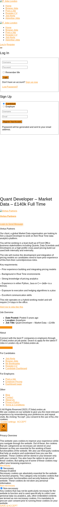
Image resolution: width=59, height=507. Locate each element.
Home (8, 6)
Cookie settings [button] (8, 422)
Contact (9, 397)
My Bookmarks (12, 363)
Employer (10, 106)
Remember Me (12, 72)
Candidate (11, 104)
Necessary (8, 468)
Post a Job (10, 11)
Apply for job (6, 327)
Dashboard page (13, 384)
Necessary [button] (5, 465)
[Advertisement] (29, 164)
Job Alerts (10, 16)
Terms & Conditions (15, 405)
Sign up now (32, 82)
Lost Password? (10, 87)
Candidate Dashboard (16, 368)
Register (11, 44)
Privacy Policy (12, 402)
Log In (3, 44)
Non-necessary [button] (7, 485)
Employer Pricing (13, 381)
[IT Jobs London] (8, 1)
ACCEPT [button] (21, 422)
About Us (10, 400)
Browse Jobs (11, 8)
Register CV (11, 13)
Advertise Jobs (12, 18)
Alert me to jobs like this (11, 307)
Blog (7, 395)
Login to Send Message (11, 224)
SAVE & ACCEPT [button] (9, 506)
